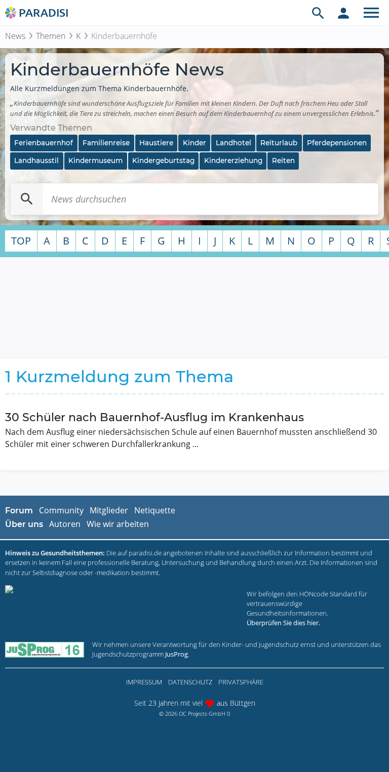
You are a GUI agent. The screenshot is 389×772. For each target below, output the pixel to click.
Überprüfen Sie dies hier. (283, 622)
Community (61, 510)
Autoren (65, 524)
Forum (19, 510)
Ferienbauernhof (43, 143)
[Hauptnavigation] (371, 12)
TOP (21, 241)
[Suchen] (27, 199)
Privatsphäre (240, 681)
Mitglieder (109, 510)
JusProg (176, 654)
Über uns (24, 524)
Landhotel (233, 143)
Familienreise (106, 143)
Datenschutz (190, 681)
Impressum (144, 681)
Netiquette (154, 510)
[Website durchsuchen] (318, 12)
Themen (50, 36)
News (15, 36)
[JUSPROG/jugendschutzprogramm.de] (44, 649)
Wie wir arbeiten (118, 524)
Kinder (194, 143)
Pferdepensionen (337, 143)
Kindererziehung (233, 160)
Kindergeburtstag (163, 160)
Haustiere (156, 143)
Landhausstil (36, 160)
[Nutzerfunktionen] (343, 12)
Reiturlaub (278, 143)
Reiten (283, 160)
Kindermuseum (95, 160)
